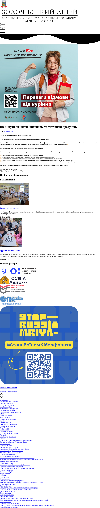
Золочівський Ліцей (8, 388)
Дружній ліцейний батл (10, 251)
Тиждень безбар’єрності (10, 208)
